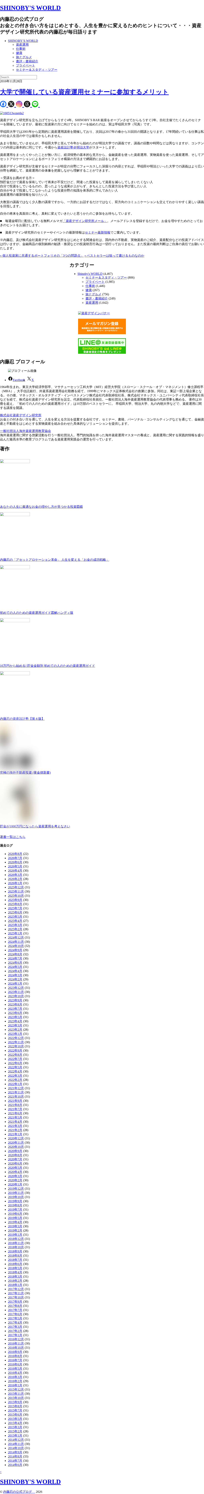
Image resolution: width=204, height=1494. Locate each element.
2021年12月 (16, 1088)
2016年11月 (16, 1343)
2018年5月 (15, 1268)
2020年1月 (15, 1184)
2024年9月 (15, 950)
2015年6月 (15, 1414)
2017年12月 (16, 1289)
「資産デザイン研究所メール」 (85, 221)
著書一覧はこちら (13, 837)
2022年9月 (15, 1050)
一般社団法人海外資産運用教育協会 (25, 431)
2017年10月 (16, 1297)
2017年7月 (15, 1310)
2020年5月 (15, 1167)
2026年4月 (15, 870)
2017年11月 (16, 1293)
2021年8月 (15, 1105)
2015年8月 (15, 1406)
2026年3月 (15, 874)
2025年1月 (15, 933)
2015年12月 (16, 1389)
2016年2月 (15, 1381)
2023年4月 (15, 1021)
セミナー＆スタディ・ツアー (36, 69)
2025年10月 (16, 895)
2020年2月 (15, 1180)
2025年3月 (15, 925)
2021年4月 (15, 1121)
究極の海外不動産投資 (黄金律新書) (25, 772)
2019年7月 (15, 1209)
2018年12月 (16, 1239)
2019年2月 (15, 1230)
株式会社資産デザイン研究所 (20, 415)
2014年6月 (15, 1464)
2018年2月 (15, 1280)
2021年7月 (15, 1109)
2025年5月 (15, 916)
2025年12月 (16, 887)
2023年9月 (15, 1000)
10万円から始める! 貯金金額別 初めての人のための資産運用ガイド (47, 665)
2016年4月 (15, 1372)
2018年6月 (15, 1264)
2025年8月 (15, 904)
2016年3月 (15, 1377)
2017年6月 (15, 1314)
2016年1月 (15, 1385)
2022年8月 (15, 1054)
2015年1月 (15, 1435)
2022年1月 (15, 1084)
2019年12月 (16, 1188)
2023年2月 (15, 1029)
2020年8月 (15, 1155)
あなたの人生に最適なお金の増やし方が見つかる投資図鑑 (41, 506)
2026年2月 (15, 879)
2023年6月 (15, 1013)
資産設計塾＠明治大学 (73, 147)
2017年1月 (15, 1335)
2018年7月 (15, 1259)
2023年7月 (15, 1008)
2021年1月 (15, 1134)
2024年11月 (16, 941)
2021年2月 (15, 1130)
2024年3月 (15, 975)
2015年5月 (15, 1418)
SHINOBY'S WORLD (30, 7)
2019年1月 (15, 1234)
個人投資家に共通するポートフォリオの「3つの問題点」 (42, 255)
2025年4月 (15, 920)
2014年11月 (16, 1444)
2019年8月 (15, 1205)
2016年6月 (15, 1364)
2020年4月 (15, 1172)
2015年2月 (15, 1431)
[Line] (36, 104)
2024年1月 (15, 983)
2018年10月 (16, 1247)
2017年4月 (15, 1322)
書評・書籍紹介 (27, 61)
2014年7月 (15, 1460)
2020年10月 (16, 1146)
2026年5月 (15, 866)
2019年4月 (15, 1222)
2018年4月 (15, 1272)
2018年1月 (15, 1285)
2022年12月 (16, 1038)
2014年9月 (15, 1452)
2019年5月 (15, 1218)
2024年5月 (15, 966)
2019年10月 (16, 1197)
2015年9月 (15, 1402)
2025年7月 (15, 908)
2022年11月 (16, 1042)
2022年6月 (15, 1063)
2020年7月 (15, 1159)
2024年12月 (16, 937)
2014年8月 (15, 1456)
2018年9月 (15, 1251)
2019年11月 (16, 1192)
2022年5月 (15, 1067)
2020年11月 (16, 1142)
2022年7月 (15, 1059)
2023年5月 (15, 1017)
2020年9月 (15, 1151)
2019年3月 (15, 1226)
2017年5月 (15, 1318)
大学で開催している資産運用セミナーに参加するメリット (84, 91)
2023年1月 (15, 1033)
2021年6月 (15, 1113)
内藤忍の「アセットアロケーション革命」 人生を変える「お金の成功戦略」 (54, 559)
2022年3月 (15, 1075)
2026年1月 (15, 883)
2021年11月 (16, 1092)
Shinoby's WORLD (90, 273)
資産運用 (22, 44)
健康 (19, 53)
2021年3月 (15, 1126)
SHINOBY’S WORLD (23, 40)
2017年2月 (15, 1331)
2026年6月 (15, 862)
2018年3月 (15, 1276)
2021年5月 (15, 1117)
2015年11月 (16, 1393)
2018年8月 (15, 1255)
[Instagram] (20, 104)
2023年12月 (16, 987)
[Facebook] (4, 104)
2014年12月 (16, 1439)
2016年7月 (15, 1360)
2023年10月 (16, 996)
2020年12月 (16, 1138)
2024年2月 (15, 979)
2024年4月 (15, 971)
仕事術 (21, 48)
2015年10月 (16, 1398)
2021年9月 (15, 1100)
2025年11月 (16, 891)
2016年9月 (15, 1352)
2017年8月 (15, 1305)
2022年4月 (15, 1071)
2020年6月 (15, 1163)
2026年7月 (15, 858)
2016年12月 (16, 1339)
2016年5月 (15, 1368)
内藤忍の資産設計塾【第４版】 (22, 718)
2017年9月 (15, 1301)
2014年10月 (16, 1448)
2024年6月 (15, 962)
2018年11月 (16, 1243)
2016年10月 (16, 1347)
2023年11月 (16, 992)
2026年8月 (15, 854)
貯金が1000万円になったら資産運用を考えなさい (35, 826)
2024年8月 (15, 954)
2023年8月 (15, 1004)
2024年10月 (16, 946)
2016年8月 (15, 1356)
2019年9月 (15, 1201)
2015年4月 (15, 1423)
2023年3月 (15, 1025)
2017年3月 (15, 1326)
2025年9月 (15, 900)
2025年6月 (15, 912)
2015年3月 (15, 1427)
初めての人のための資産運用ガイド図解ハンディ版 (36, 612)
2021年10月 (16, 1096)
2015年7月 (15, 1410)
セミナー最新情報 (97, 232)
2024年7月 (15, 958)
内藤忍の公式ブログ (19, 1491)
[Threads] (28, 104)
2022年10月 (16, 1046)
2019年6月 (15, 1213)
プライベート (25, 65)
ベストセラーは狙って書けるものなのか (114, 255)
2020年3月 (15, 1176)
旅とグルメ (24, 57)
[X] (12, 104)
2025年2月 (15, 929)
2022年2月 (15, 1079)
